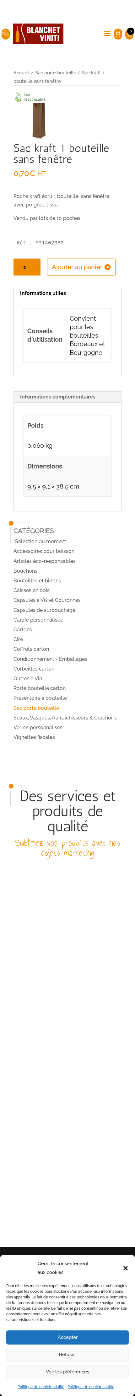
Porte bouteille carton (40, 688)
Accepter (68, 1337)
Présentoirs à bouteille (40, 698)
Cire (18, 639)
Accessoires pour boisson (44, 551)
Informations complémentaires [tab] (57, 397)
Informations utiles (43, 293)
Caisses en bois (32, 590)
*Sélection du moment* (41, 541)
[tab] (67, 293)
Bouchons (25, 571)
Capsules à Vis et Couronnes (47, 600)
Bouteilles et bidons (37, 581)
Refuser (67, 1354)
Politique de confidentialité (41, 1387)
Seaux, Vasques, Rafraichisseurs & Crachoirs (65, 718)
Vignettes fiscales (34, 737)
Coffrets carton (31, 649)
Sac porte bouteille (55, 72)
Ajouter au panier (77, 267)
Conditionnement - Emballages (50, 659)
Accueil (22, 72)
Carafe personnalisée (38, 620)
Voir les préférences (67, 1372)
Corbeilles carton (34, 669)
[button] (125, 1268)
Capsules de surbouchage (44, 610)
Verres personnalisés (38, 727)
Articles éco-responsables (45, 561)
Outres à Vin (28, 679)
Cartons (23, 630)
